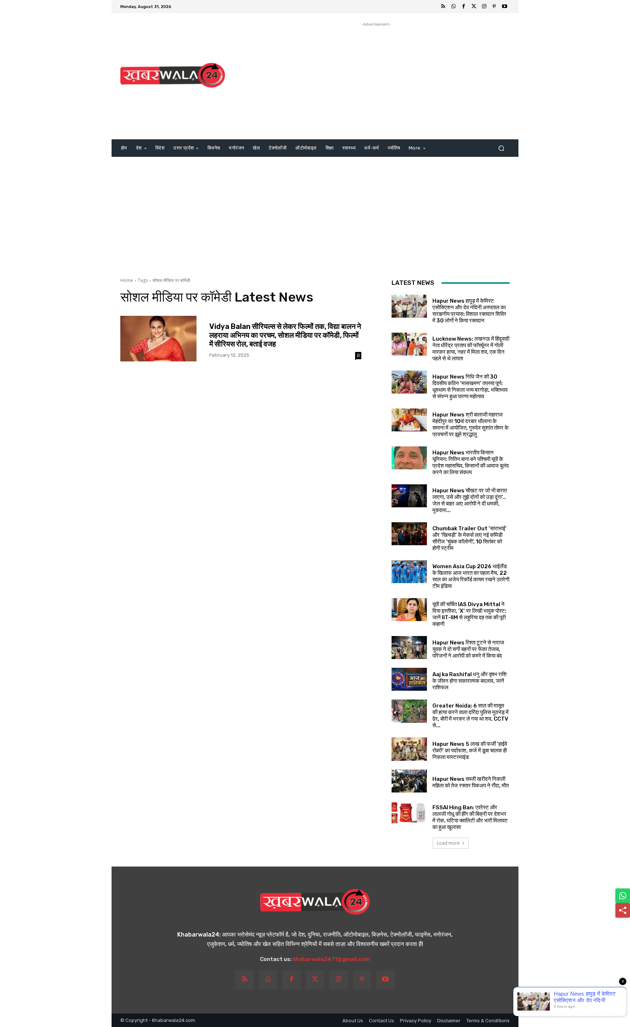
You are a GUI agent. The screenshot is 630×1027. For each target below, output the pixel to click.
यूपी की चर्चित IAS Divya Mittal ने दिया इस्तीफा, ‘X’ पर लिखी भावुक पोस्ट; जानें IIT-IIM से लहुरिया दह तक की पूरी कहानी (469, 614)
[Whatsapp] (453, 6)
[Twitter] (474, 6)
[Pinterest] (494, 6)
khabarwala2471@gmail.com (331, 959)
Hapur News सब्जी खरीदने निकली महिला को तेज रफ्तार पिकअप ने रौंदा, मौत (470, 782)
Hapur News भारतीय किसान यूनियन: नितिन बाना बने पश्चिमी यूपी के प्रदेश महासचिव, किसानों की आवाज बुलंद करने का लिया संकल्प (470, 462)
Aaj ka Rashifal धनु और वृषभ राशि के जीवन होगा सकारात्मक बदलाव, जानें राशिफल (469, 681)
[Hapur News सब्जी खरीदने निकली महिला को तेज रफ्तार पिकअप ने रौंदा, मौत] (409, 781)
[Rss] (443, 6)
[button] (501, 148)
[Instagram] (484, 6)
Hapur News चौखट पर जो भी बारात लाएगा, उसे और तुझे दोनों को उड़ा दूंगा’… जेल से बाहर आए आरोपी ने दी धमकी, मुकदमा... (469, 500)
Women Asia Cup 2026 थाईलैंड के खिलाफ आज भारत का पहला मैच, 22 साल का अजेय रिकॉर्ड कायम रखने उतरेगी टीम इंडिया (470, 576)
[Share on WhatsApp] (622, 895)
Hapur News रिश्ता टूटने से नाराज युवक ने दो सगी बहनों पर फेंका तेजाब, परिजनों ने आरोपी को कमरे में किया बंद (468, 649)
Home (126, 280)
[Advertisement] (376, 79)
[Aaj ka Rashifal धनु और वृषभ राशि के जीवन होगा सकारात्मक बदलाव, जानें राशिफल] (409, 679)
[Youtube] (504, 6)
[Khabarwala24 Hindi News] (172, 75)
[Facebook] (464, 6)
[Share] (622, 910)
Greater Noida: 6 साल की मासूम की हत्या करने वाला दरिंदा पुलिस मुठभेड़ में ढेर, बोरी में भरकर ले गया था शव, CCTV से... (470, 715)
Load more (448, 843)
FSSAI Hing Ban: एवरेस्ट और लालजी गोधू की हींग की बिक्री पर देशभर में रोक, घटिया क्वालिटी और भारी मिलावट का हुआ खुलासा (470, 817)
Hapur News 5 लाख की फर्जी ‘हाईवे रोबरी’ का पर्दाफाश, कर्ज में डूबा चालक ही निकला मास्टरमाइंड (469, 750)
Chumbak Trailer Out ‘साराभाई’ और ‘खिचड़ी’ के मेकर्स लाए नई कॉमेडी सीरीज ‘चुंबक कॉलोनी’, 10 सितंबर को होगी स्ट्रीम (469, 538)
